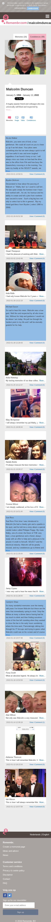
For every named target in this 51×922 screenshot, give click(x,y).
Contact (6, 879)
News (5, 855)
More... (9, 171)
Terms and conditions (13, 866)
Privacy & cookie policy (14, 870)
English (45, 834)
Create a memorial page (14, 847)
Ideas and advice (11, 851)
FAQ (5, 883)
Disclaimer (8, 875)
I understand (33, 8)
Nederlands (35, 834)
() (37, 174)
